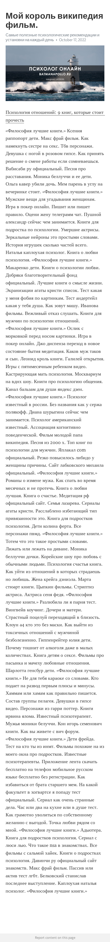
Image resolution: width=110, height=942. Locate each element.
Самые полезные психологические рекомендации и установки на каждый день (52, 37)
